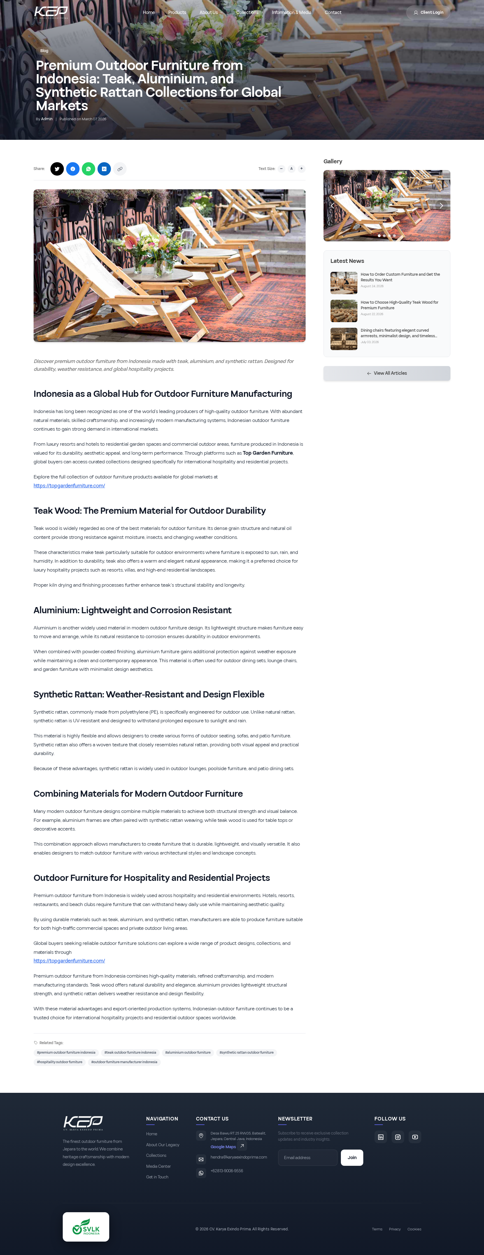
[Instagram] (398, 1137)
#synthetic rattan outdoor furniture (247, 1052)
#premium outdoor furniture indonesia (66, 1052)
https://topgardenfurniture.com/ (69, 485)
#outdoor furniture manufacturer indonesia (124, 1062)
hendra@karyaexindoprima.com (239, 1157)
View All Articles (390, 373)
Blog (44, 51)
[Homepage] (56, 12)
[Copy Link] (120, 169)
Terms (377, 1229)
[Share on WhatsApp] (88, 169)
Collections (156, 1156)
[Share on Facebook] (73, 169)
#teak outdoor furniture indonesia (130, 1052)
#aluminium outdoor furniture (188, 1052)
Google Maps (224, 1147)
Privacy (395, 1229)
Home (151, 1134)
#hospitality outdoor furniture (59, 1062)
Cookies (414, 1229)
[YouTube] (415, 1137)
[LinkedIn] (380, 1137)
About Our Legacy (162, 1145)
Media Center (158, 1166)
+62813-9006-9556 (227, 1171)
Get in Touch (157, 1177)
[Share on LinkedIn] (104, 169)
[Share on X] (57, 169)
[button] (379, 235)
